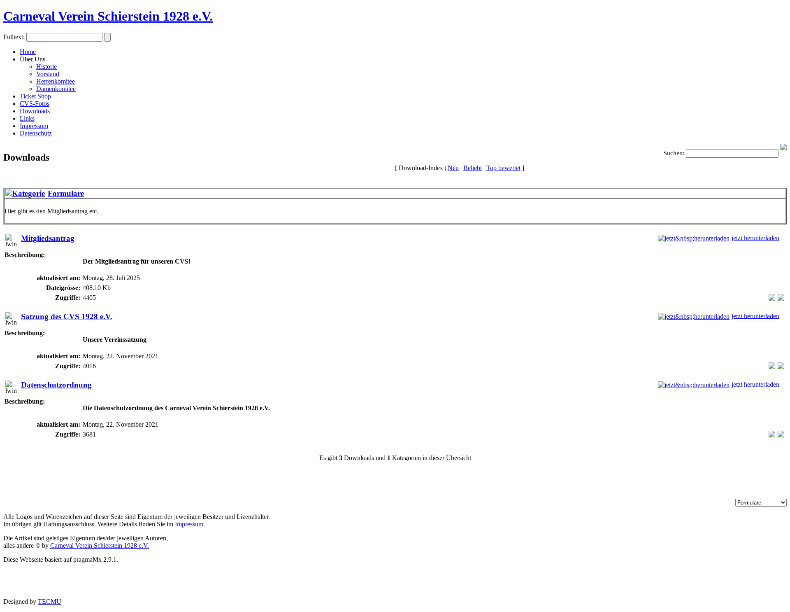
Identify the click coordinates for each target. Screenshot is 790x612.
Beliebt (472, 167)
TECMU (49, 601)
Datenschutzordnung (56, 385)
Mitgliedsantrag (47, 238)
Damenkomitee (56, 88)
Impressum (34, 125)
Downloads (35, 110)
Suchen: (673, 153)
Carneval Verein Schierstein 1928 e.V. (108, 16)
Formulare (66, 193)
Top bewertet (503, 167)
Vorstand (47, 73)
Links (27, 118)
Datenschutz (36, 133)
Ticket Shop (35, 96)
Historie (46, 66)
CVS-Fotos (34, 103)
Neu (453, 167)
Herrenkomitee (55, 81)
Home (28, 51)
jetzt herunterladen (755, 237)
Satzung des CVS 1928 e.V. (66, 316)
